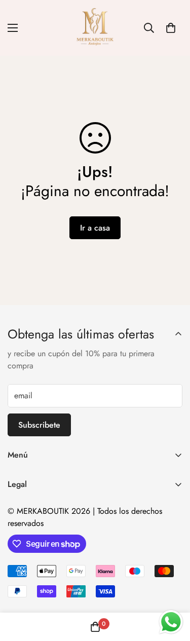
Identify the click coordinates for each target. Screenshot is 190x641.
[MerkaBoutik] (95, 28)
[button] (170, 28)
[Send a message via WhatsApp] (171, 622)
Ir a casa (95, 228)
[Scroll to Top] (172, 587)
